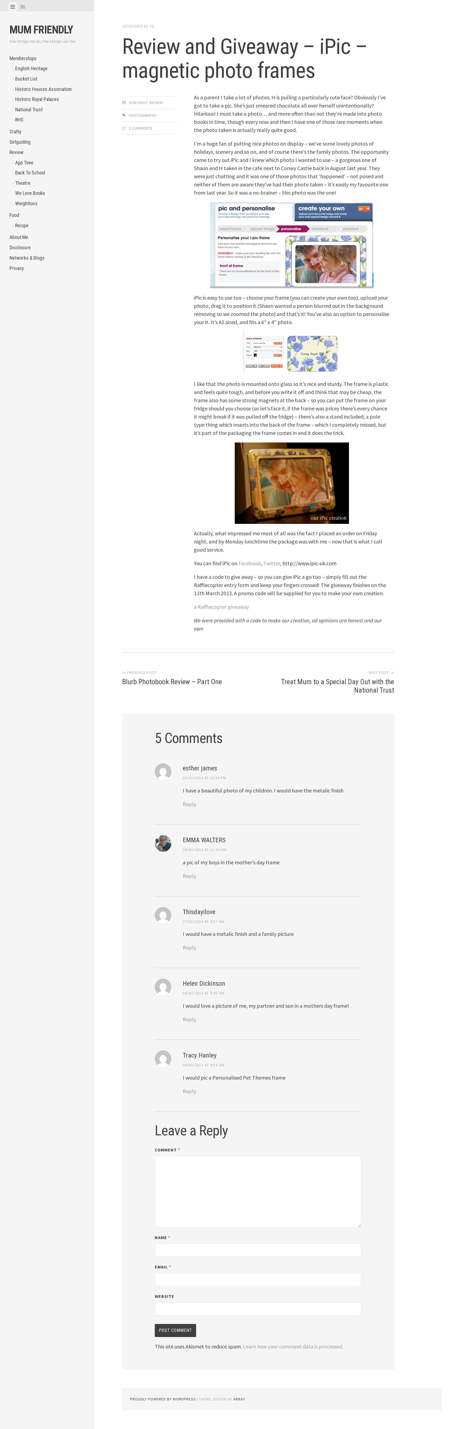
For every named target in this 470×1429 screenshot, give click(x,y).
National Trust (29, 109)
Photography (143, 115)
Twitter (271, 563)
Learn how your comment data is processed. (293, 1346)
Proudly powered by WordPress (163, 1399)
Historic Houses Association (43, 89)
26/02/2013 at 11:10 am (204, 849)
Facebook (250, 563)
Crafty (15, 131)
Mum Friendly (41, 29)
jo (151, 26)
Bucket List (26, 79)
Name (162, 1237)
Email (163, 1267)
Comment (167, 1150)
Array (239, 1399)
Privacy (17, 268)
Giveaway (138, 102)
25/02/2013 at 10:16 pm (204, 777)
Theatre (22, 183)
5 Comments (141, 128)
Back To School (30, 173)
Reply (189, 804)
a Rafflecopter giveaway (221, 606)
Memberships (23, 58)
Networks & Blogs (27, 258)
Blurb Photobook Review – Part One (172, 682)
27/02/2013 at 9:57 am (203, 921)
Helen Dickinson (204, 983)
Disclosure (20, 247)
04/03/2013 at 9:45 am (203, 993)
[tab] (12, 6)
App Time (24, 162)
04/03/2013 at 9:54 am (203, 1064)
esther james (200, 768)
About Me (19, 237)
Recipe (22, 225)
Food (14, 215)
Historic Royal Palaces (37, 99)
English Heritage (31, 68)
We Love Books (30, 193)
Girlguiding (20, 142)
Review (16, 152)
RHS (19, 119)
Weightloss (26, 203)
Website (164, 1296)
